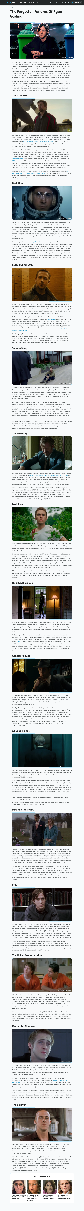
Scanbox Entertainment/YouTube (63, 618)
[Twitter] (56, 2)
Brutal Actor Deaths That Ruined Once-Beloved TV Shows (48, 1196)
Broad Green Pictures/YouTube (64, 383)
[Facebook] (50, 2)
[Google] (65, 2)
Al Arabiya (51, 319)
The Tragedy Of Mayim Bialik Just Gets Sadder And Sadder (19, 1196)
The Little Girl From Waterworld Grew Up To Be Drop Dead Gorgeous (33, 1197)
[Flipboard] (62, 2)
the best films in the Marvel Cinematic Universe (38, 142)
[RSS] (68, 2)
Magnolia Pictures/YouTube (65, 766)
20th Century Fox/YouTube (65, 919)
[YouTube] (53, 2)
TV (37, 2)
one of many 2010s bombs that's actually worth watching (48, 475)
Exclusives (23, 2)
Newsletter (77, 2)
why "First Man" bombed (39, 242)
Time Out (19, 642)
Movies (31, 2)
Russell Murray (16, 20)
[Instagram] (59, 2)
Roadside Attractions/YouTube (64, 1139)
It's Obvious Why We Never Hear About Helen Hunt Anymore (64, 1196)
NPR (13, 161)
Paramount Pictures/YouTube (64, 990)
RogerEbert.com (17, 159)
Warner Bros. (68, 539)
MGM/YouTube (68, 844)
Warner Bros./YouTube (66, 1061)
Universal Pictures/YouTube (65, 218)
